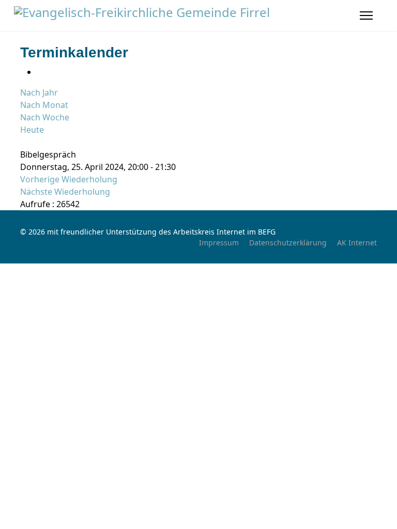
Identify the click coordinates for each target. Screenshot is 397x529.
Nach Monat (44, 105)
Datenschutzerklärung (288, 242)
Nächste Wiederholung (65, 191)
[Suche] (23, 142)
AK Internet (357, 242)
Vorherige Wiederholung (68, 179)
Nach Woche (44, 117)
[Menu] (366, 15)
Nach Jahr (39, 92)
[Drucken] (40, 71)
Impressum (219, 242)
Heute (32, 129)
